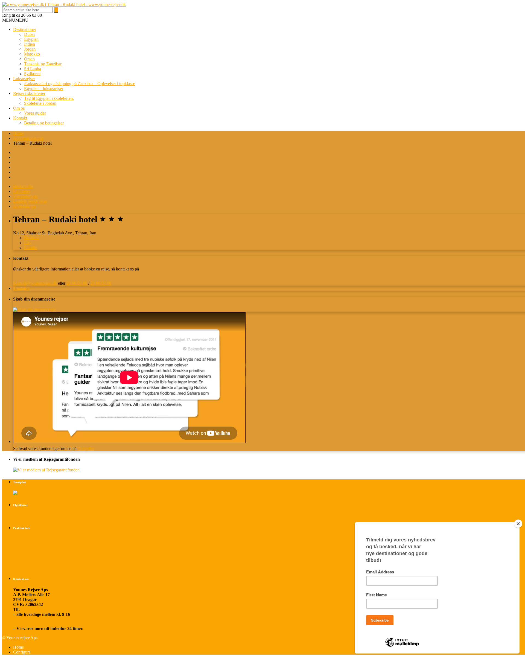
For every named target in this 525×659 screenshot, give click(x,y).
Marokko (32, 54)
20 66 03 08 (76, 283)
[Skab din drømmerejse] (34, 309)
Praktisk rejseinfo (29, 548)
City (27, 242)
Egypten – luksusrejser (43, 88)
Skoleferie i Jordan (40, 103)
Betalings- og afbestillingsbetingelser (46, 538)
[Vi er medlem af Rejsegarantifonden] (46, 470)
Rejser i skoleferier (29, 93)
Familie (30, 247)
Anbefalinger (24, 206)
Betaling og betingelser (44, 123)
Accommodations (28, 138)
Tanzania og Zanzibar (43, 64)
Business (31, 237)
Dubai (29, 34)
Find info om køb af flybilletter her (45, 516)
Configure (22, 652)
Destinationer (24, 29)
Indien (29, 44)
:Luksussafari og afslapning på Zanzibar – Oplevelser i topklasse (79, 83)
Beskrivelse (23, 186)
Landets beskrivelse (30, 201)
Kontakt (20, 118)
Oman (29, 59)
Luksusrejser (24, 78)
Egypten (31, 39)
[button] (15, 20)
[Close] (518, 524)
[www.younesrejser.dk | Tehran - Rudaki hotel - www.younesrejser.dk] (64, 4)
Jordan (30, 49)
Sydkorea (32, 73)
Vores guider (35, 113)
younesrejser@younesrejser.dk (41, 623)
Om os (19, 108)
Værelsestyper (25, 196)
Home (18, 133)
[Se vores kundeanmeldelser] (23, 493)
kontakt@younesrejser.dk (35, 283)
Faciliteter (21, 191)
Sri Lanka (32, 68)
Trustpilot (21, 288)
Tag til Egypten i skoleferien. (49, 98)
